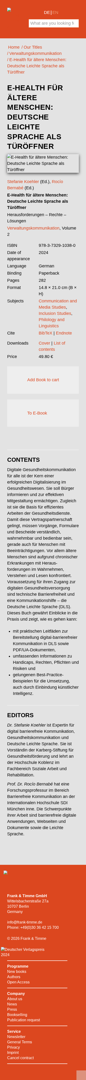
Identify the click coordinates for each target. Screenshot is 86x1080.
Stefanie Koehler (23, 181)
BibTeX (45, 333)
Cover (44, 343)
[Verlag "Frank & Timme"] (15, 22)
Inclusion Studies (55, 313)
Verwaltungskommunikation (33, 228)
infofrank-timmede (24, 922)
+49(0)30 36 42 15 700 (39, 927)
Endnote (64, 333)
